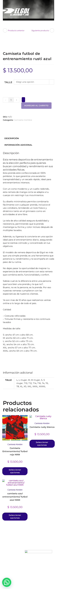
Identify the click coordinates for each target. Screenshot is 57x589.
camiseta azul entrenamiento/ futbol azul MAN (15, 496)
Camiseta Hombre (23, 120)
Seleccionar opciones (15, 471)
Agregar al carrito (36, 105)
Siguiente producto (40, 30)
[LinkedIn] (39, 570)
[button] (6, 582)
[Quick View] (17, 466)
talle (8, 82)
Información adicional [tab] (18, 145)
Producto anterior (16, 30)
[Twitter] (28, 570)
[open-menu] (49, 13)
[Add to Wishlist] (23, 99)
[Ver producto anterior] (5, 30)
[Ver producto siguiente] (52, 30)
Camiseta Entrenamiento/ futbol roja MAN (15, 451)
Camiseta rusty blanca (42, 427)
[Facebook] (18, 570)
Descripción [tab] (11, 138)
